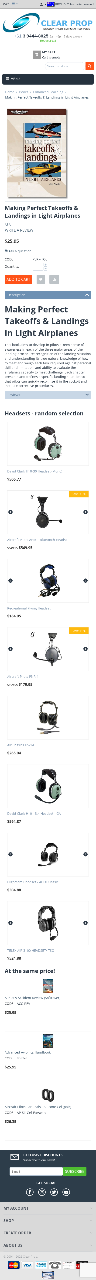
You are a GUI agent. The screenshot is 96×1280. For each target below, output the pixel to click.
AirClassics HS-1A (20, 745)
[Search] (90, 66)
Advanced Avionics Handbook (28, 1052)
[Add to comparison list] (54, 279)
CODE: (9, 259)
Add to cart (18, 279)
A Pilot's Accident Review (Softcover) (32, 998)
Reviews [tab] (13, 395)
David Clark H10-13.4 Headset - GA (34, 814)
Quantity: (12, 266)
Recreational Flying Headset (29, 608)
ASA (8, 224)
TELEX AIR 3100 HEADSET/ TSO (30, 951)
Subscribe (74, 1171)
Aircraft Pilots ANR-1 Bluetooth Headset (38, 540)
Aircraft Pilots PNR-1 (23, 677)
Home (9, 92)
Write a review (19, 230)
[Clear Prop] (48, 22)
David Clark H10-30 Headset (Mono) (34, 471)
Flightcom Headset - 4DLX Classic (32, 882)
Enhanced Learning (48, 92)
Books (23, 92)
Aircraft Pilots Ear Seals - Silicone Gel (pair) (38, 1107)
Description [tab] (16, 295)
